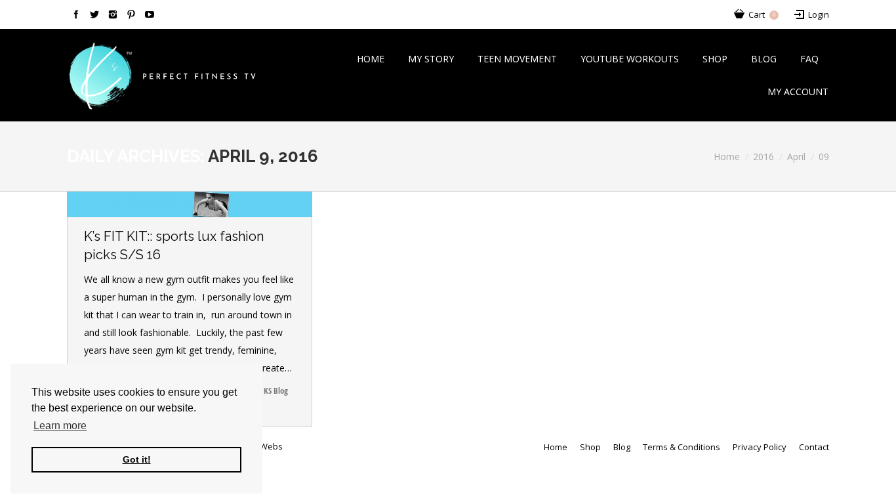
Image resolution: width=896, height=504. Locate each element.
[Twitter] (94, 14)
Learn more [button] (60, 425)
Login (818, 14)
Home (727, 156)
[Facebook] (76, 14)
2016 (763, 156)
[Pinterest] (131, 14)
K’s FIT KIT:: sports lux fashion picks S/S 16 (174, 245)
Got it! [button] (137, 459)
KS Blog (276, 390)
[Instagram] (113, 14)
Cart (761, 14)
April (796, 156)
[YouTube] (149, 14)
